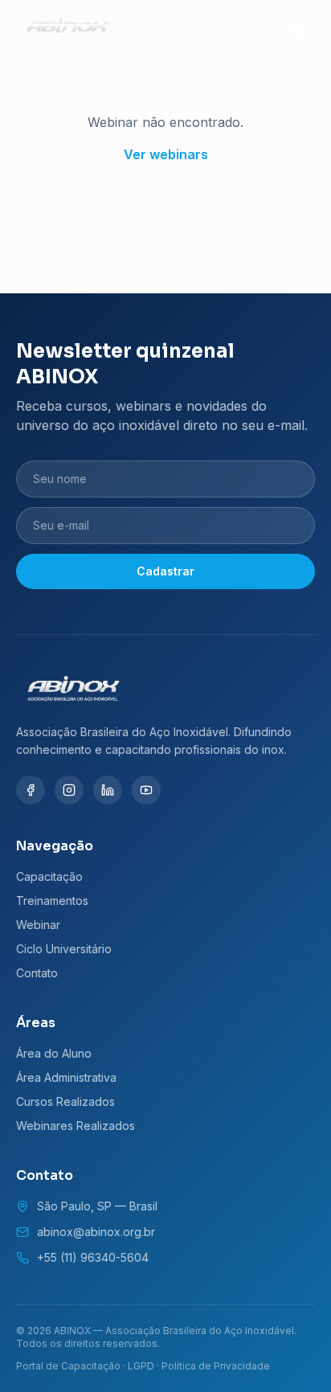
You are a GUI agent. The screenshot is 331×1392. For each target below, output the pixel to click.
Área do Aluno (54, 1053)
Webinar (38, 924)
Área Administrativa (66, 1077)
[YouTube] (146, 790)
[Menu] (299, 30)
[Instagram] (69, 790)
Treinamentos (52, 900)
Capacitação (49, 876)
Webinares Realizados (75, 1125)
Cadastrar (165, 571)
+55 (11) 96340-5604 (93, 1257)
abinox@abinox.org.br (96, 1231)
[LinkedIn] (107, 790)
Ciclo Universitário (64, 949)
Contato (37, 973)
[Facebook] (30, 790)
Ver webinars (166, 154)
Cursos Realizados (65, 1101)
